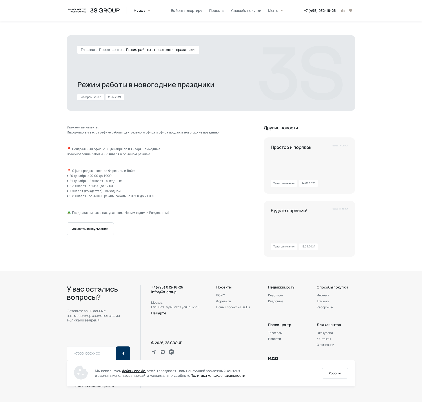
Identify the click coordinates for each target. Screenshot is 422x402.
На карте (158, 313)
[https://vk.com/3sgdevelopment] (162, 352)
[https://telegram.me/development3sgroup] (153, 352)
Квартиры (275, 295)
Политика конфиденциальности (218, 375)
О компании (325, 345)
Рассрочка (325, 307)
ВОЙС (220, 295)
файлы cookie (134, 370)
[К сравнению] (342, 10)
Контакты (324, 339)
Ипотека (323, 295)
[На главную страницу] (93, 10)
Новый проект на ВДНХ (233, 307)
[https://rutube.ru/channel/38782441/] (171, 352)
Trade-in (323, 301)
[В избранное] (350, 10)
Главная (88, 49)
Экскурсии (325, 333)
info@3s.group (163, 291)
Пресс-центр (111, 49)
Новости (274, 339)
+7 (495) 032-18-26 (320, 10)
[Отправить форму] (123, 353)
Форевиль (223, 301)
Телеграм (275, 333)
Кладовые (275, 301)
